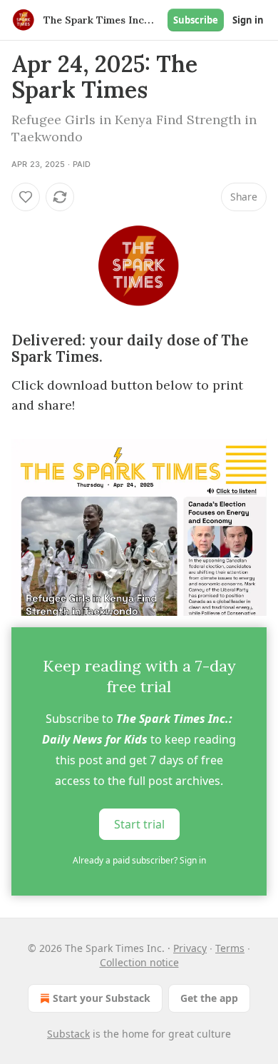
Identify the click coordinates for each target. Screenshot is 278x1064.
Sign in (248, 20)
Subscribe (195, 20)
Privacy (190, 948)
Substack (68, 1033)
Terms (229, 948)
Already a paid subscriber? (139, 860)
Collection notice (139, 962)
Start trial (139, 824)
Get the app (209, 998)
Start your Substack (101, 998)
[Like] (25, 197)
